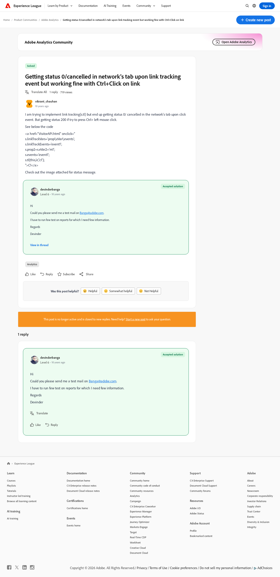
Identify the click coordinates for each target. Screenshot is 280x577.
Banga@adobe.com (92, 213)
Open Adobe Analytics (237, 42)
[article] (106, 392)
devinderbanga (50, 189)
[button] (255, 20)
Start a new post (135, 319)
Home (6, 19)
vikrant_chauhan (46, 101)
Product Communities (25, 19)
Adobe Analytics (50, 19)
